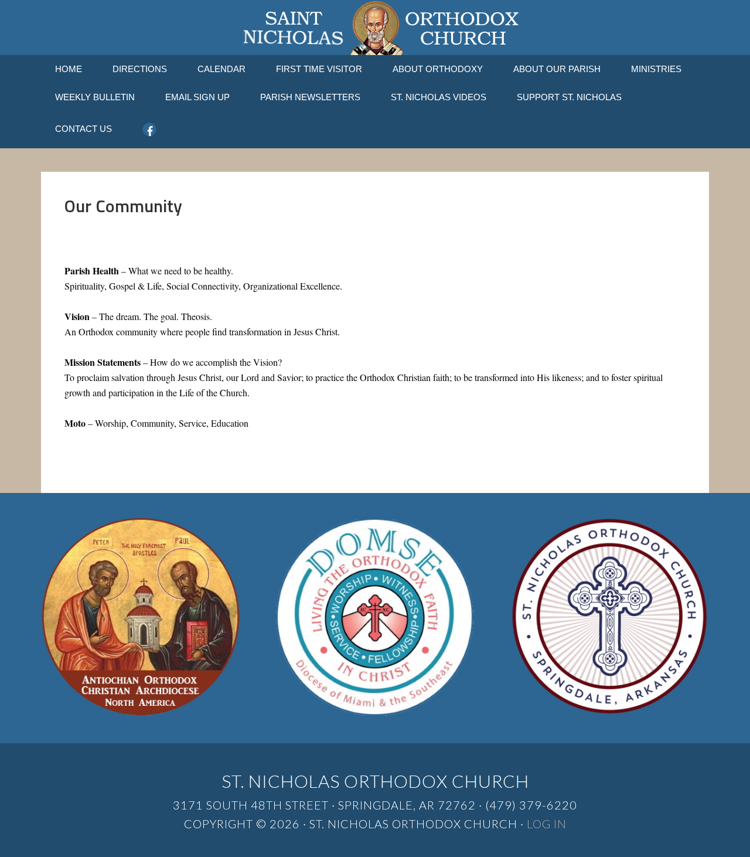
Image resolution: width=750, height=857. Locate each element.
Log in (547, 824)
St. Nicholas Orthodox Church (375, 27)
